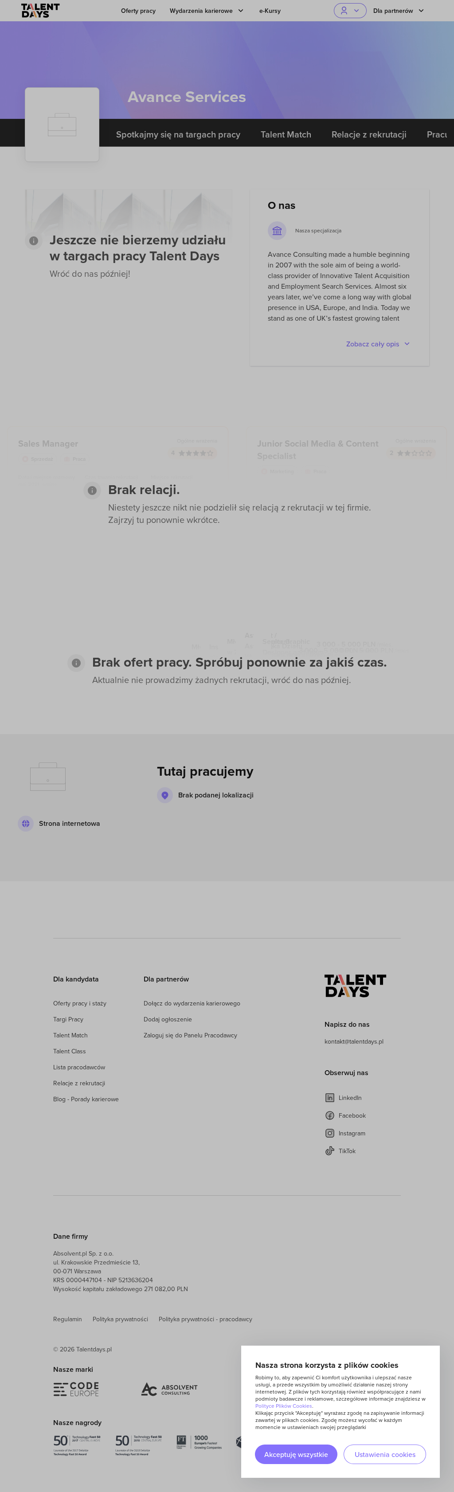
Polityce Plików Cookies (283, 1406)
